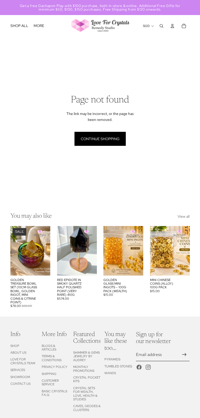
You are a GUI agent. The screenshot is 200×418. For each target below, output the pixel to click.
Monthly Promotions (83, 369)
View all (184, 216)
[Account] (172, 26)
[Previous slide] (16, 250)
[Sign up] (184, 355)
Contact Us (20, 384)
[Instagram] (148, 367)
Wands (110, 373)
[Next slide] (44, 250)
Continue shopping (100, 138)
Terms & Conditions (51, 358)
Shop (14, 346)
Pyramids (112, 359)
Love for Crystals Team (22, 361)
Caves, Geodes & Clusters (87, 408)
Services (17, 370)
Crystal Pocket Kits (86, 379)
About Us (18, 353)
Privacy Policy (54, 367)
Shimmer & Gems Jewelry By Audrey (86, 356)
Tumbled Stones (118, 366)
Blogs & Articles (49, 348)
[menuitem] (39, 26)
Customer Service (50, 382)
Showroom (20, 377)
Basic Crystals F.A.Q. (54, 393)
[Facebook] (139, 367)
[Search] (161, 26)
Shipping (49, 374)
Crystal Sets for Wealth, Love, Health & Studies (85, 393)
